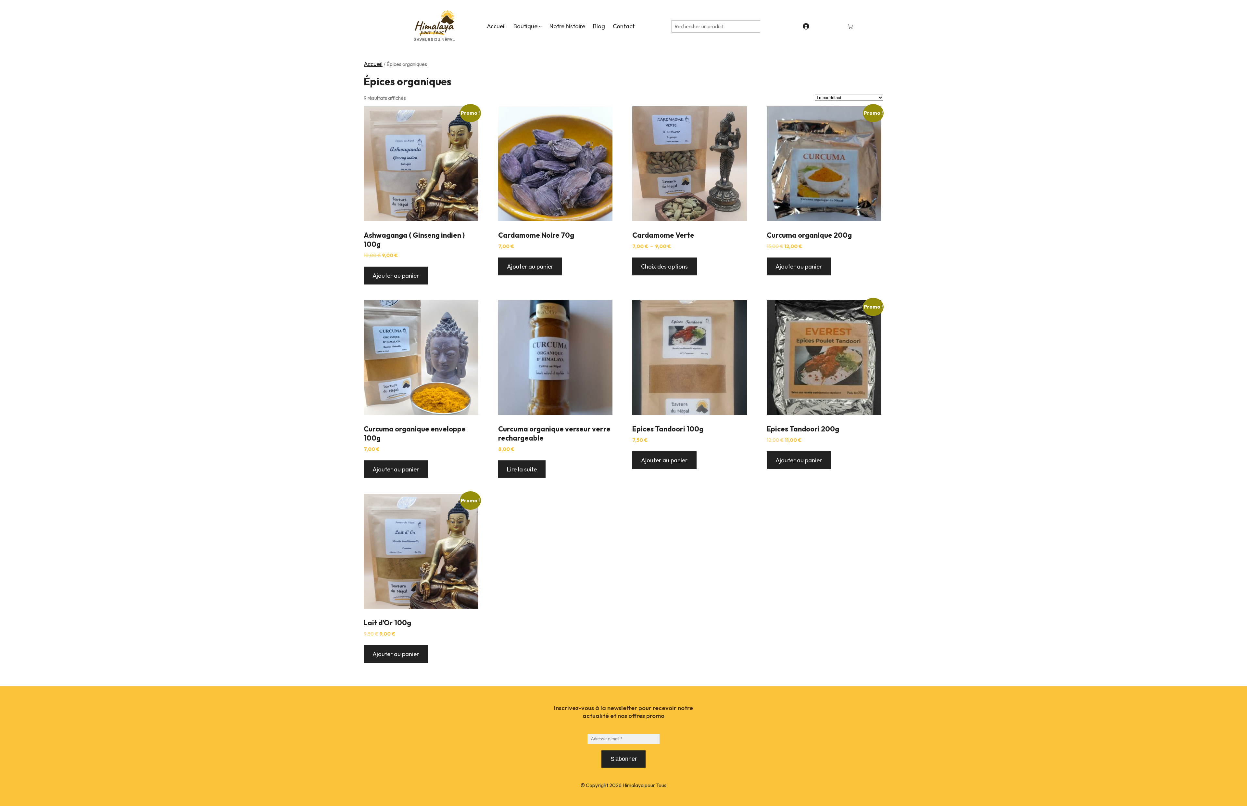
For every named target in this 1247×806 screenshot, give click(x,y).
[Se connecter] (806, 26)
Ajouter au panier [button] (395, 275)
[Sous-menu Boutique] (540, 26)
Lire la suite (522, 469)
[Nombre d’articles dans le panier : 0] (850, 26)
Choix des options (664, 266)
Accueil (373, 64)
